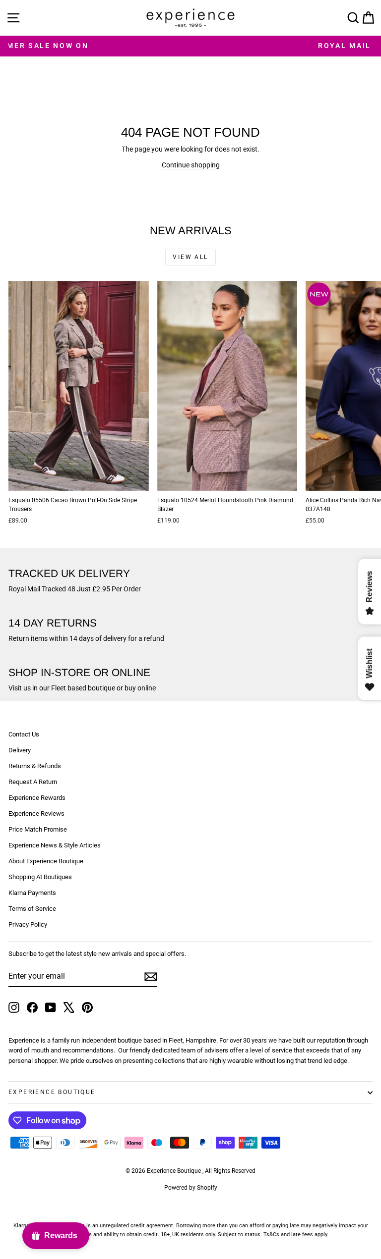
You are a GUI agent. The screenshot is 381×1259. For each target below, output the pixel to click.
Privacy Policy (27, 924)
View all (190, 257)
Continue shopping (191, 165)
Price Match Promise (37, 829)
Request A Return (32, 782)
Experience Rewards (36, 797)
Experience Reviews (36, 813)
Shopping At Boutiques (40, 877)
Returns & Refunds (34, 766)
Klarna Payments (32, 892)
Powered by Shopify (190, 1187)
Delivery (19, 750)
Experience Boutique (52, 1092)
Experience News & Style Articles (54, 845)
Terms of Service (32, 908)
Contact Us (23, 734)
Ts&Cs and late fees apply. (295, 1234)
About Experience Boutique (45, 861)
